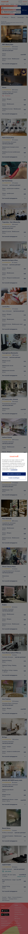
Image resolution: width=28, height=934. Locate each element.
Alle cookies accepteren (14, 474)
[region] (14, 467)
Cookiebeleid (14, 469)
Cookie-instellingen (14, 477)
